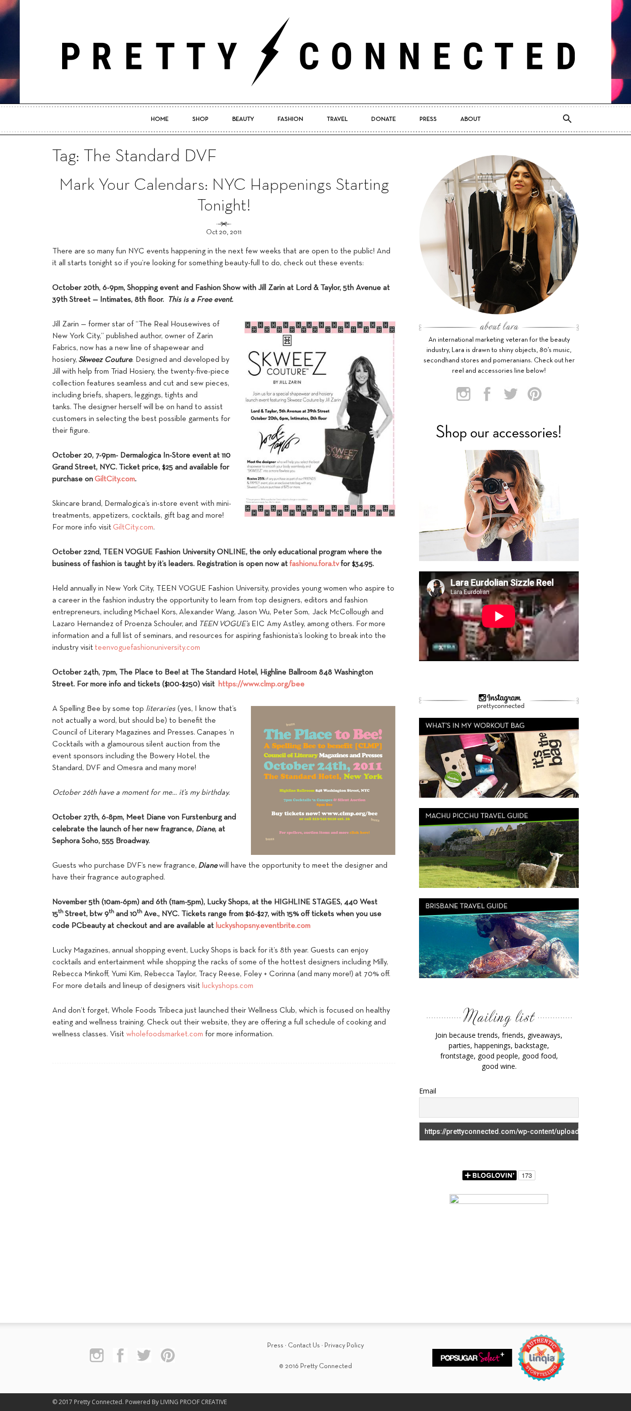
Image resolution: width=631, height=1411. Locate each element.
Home (160, 119)
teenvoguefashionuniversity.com (147, 647)
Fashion (290, 119)
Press (428, 119)
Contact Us (304, 1345)
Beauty (243, 119)
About (470, 119)
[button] (567, 119)
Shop (200, 119)
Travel (337, 119)
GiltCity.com (133, 527)
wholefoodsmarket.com (164, 1034)
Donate (383, 119)
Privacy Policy (344, 1345)
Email (427, 1090)
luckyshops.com (227, 986)
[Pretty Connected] (315, 52)
